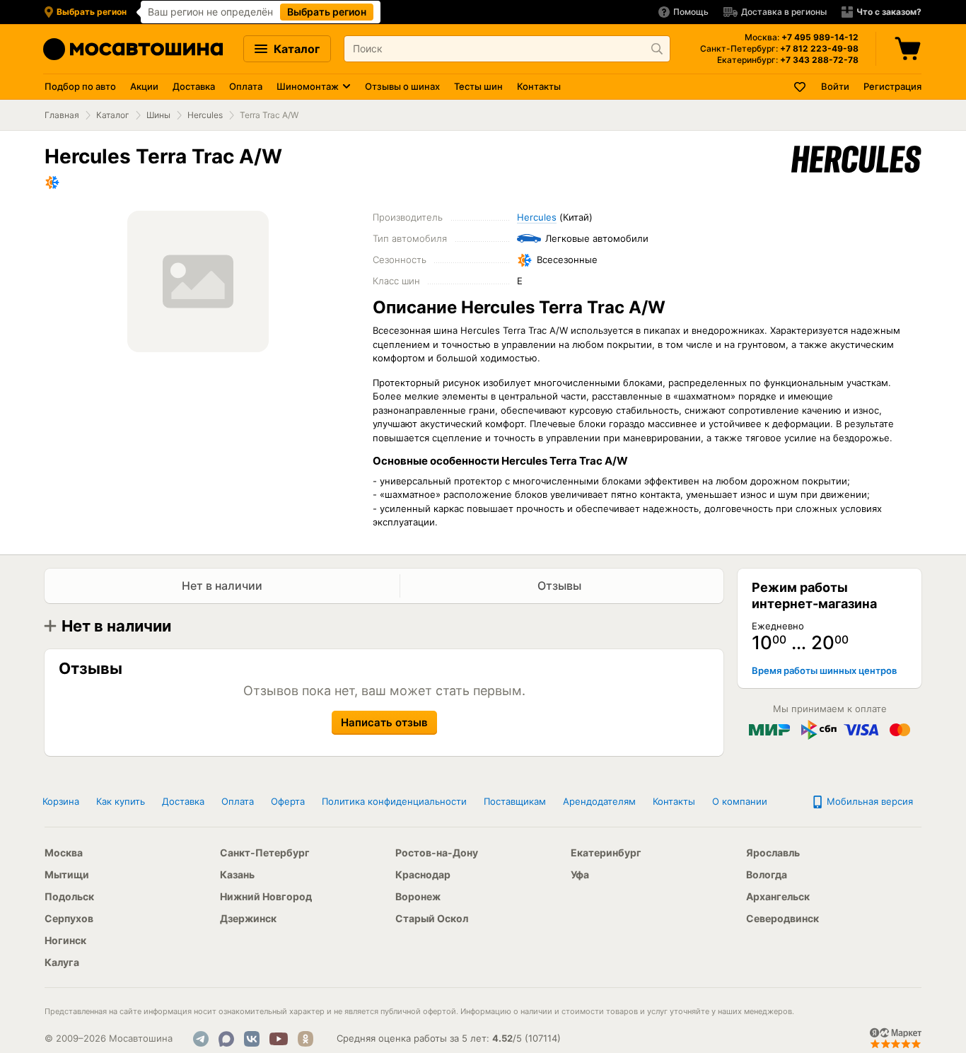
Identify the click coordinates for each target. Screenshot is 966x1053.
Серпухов (69, 918)
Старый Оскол (431, 918)
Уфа (580, 874)
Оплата (245, 86)
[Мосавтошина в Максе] (226, 1039)
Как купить (120, 801)
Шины (158, 115)
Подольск (69, 896)
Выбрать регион (326, 12)
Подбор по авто (80, 86)
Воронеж (418, 896)
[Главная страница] (133, 49)
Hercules (205, 115)
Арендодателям (599, 801)
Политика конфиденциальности (394, 801)
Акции (144, 86)
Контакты (539, 86)
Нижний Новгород (266, 896)
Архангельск (778, 896)
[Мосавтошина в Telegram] (201, 1039)
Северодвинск (782, 918)
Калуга (62, 962)
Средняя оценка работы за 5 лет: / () (449, 1038)
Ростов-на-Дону (436, 853)
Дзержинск (248, 918)
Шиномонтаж (308, 86)
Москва (64, 853)
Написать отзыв (384, 722)
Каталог (295, 49)
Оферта (288, 801)
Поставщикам (515, 801)
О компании (739, 801)
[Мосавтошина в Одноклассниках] (305, 1039)
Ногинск (65, 940)
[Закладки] (800, 87)
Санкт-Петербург (265, 853)
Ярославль (773, 853)
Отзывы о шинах (402, 86)
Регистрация (892, 86)
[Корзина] (909, 49)
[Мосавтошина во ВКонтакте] (252, 1039)
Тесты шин (478, 86)
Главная (62, 115)
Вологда (766, 874)
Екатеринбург (606, 853)
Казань (237, 874)
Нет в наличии (222, 585)
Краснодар (422, 874)
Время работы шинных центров (824, 670)
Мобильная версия (868, 801)
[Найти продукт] (657, 49)
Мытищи (67, 874)
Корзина (60, 801)
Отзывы (560, 585)
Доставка (194, 86)
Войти (835, 86)
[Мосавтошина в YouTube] (278, 1039)
